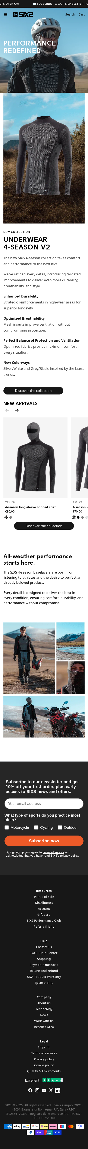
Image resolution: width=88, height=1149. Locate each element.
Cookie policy (44, 1065)
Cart (82, 14)
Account (44, 909)
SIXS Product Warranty (44, 977)
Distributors (44, 903)
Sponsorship (44, 983)
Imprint (44, 1047)
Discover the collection (33, 390)
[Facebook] (30, 1090)
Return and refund (44, 971)
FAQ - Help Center (44, 953)
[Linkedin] (57, 1090)
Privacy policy (44, 1059)
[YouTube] (44, 1090)
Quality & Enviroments (44, 1071)
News (44, 1015)
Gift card (43, 915)
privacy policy (69, 855)
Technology (44, 1009)
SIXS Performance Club (44, 920)
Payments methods (44, 965)
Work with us (44, 1021)
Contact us (44, 947)
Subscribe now (44, 841)
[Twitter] (50, 1090)
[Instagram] (37, 1090)
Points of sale (44, 897)
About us (44, 1003)
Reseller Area (44, 1027)
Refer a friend (44, 926)
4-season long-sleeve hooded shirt (30, 507)
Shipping (44, 959)
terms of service (53, 852)
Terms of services (44, 1053)
